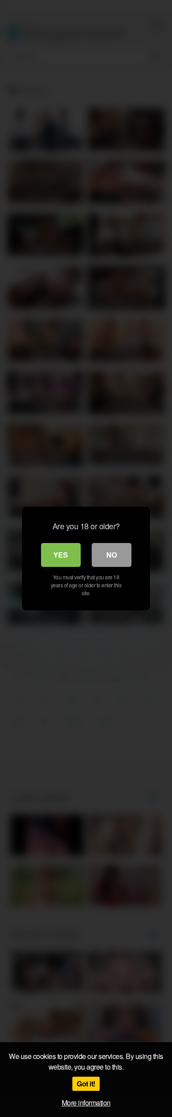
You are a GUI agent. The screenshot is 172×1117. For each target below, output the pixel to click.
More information (86, 1103)
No (111, 555)
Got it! (86, 1083)
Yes (60, 555)
